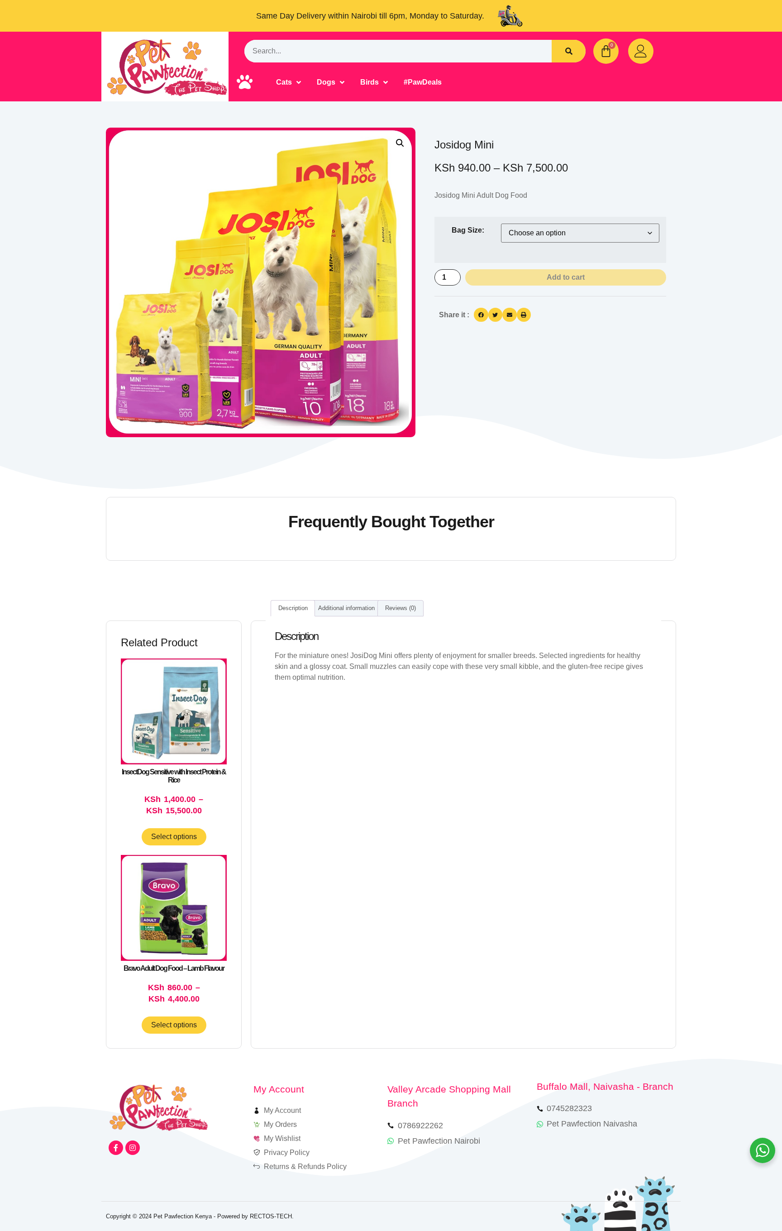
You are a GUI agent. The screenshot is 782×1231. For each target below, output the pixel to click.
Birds (369, 82)
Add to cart (566, 277)
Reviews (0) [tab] (400, 608)
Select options (174, 836)
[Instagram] (132, 1147)
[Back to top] (749, 1198)
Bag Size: (468, 230)
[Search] (569, 51)
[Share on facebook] (481, 315)
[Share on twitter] (495, 315)
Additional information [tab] (346, 608)
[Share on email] (509, 315)
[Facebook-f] (116, 1147)
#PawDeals (423, 82)
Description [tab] (293, 608)
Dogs (326, 82)
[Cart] (606, 51)
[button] (400, 143)
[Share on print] (524, 315)
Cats (284, 82)
